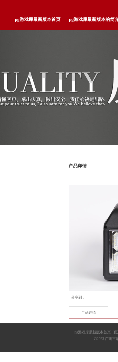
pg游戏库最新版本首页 (92, 332)
